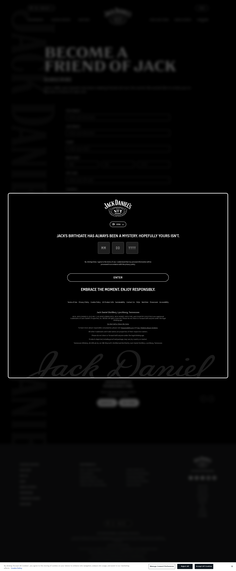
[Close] (232, 566)
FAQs (138, 302)
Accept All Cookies (204, 566)
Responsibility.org (127, 328)
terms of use (111, 262)
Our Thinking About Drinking (147, 328)
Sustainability (120, 302)
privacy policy (130, 264)
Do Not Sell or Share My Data (118, 324)
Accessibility (164, 302)
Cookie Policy (96, 302)
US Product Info (108, 302)
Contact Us (130, 302)
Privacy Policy (84, 302)
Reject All (185, 566)
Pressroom (154, 302)
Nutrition (145, 302)
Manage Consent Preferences (162, 566)
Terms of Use (72, 302)
